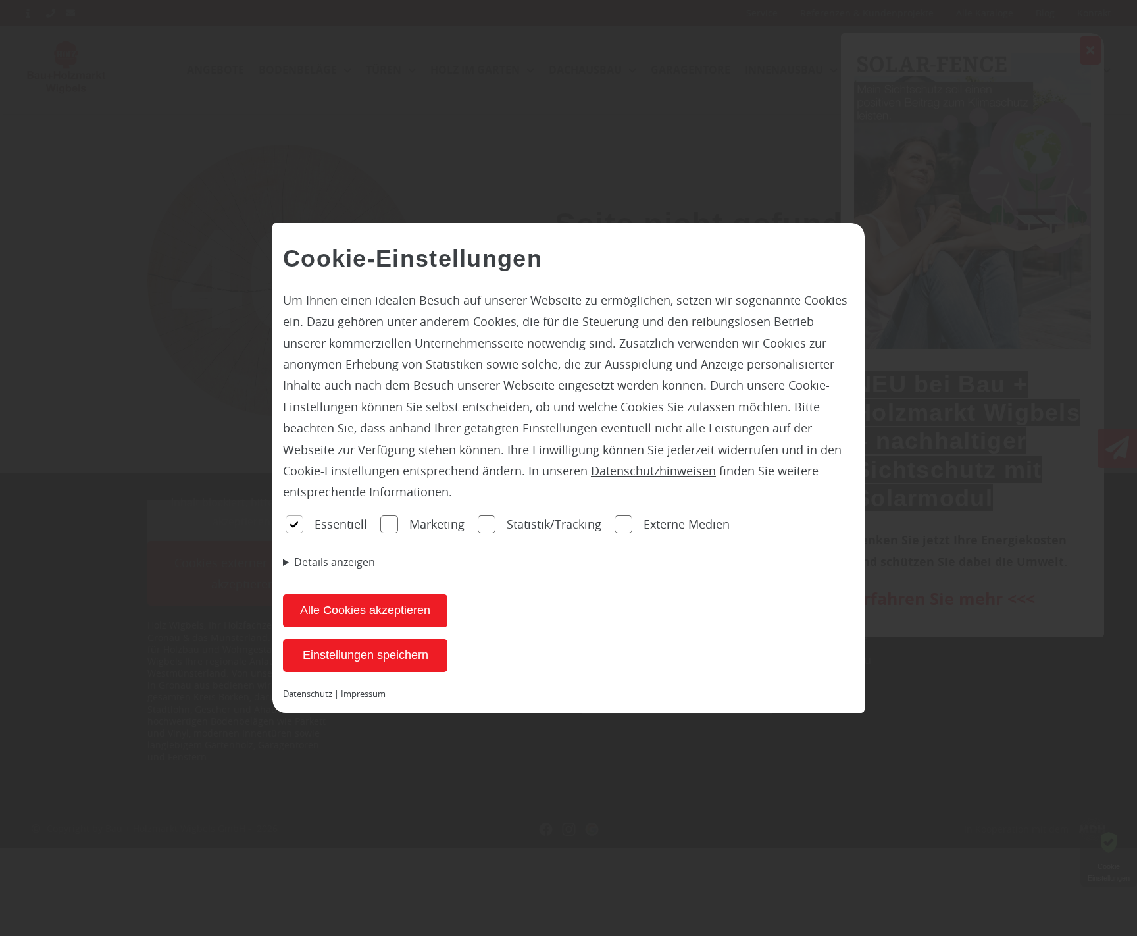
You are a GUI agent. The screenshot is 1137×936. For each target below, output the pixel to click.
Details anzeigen (334, 562)
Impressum (363, 694)
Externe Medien (687, 524)
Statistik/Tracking (554, 524)
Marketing (437, 524)
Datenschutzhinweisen (653, 471)
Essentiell (341, 524)
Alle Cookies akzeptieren (365, 610)
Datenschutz (307, 694)
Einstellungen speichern (365, 655)
